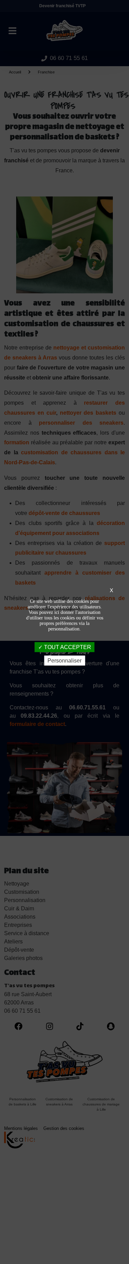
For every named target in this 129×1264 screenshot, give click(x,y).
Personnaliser (64, 661)
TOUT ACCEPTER (67, 647)
